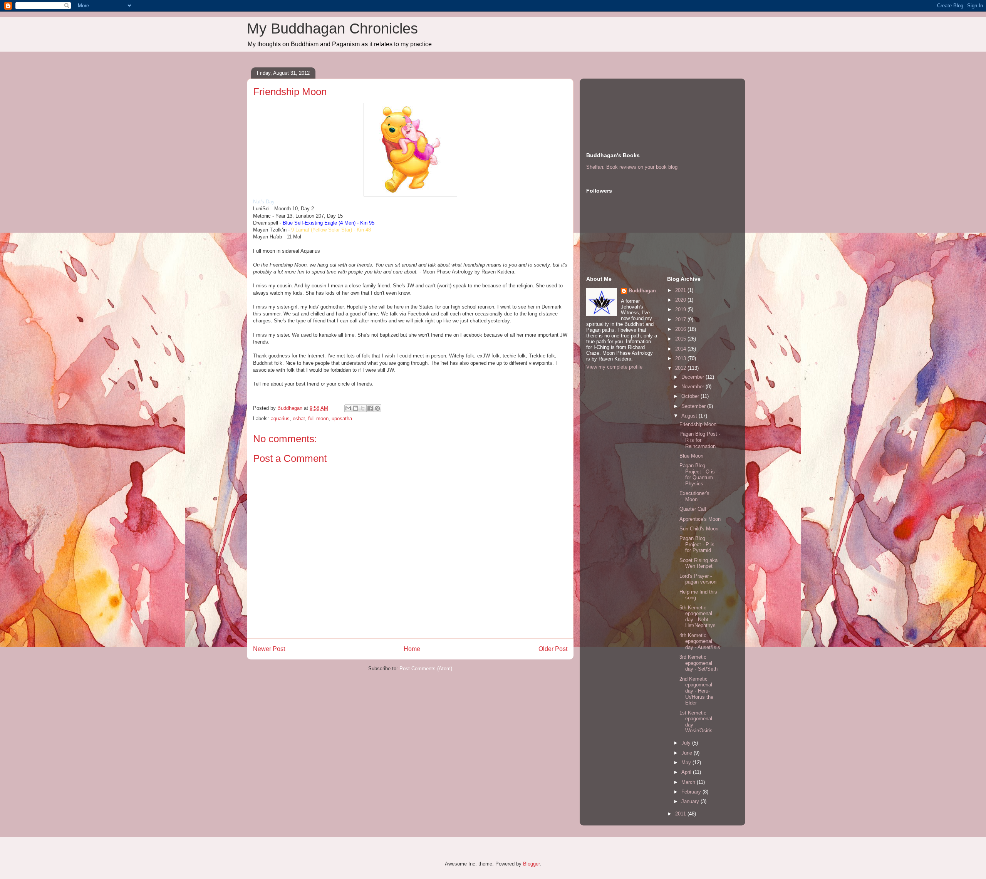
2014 (681, 349)
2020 (681, 300)
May (687, 762)
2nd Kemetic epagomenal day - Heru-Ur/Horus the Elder (696, 691)
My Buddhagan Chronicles (332, 28)
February (692, 792)
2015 (681, 339)
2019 (681, 309)
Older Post (552, 649)
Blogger (531, 864)
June (687, 753)
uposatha (342, 418)
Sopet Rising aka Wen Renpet (698, 563)
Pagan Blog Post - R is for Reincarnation (699, 440)
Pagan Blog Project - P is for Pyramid (696, 544)
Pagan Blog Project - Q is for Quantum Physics (697, 474)
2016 (681, 329)
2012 (681, 368)
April (687, 772)
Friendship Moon (697, 424)
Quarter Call (692, 509)
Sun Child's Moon (698, 529)
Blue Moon (691, 456)
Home (412, 649)
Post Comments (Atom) (425, 668)
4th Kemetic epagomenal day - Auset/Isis (699, 641)
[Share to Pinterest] (377, 408)
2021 (681, 290)
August (690, 416)
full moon (318, 418)
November (693, 386)
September (694, 406)
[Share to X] (363, 408)
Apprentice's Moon (700, 519)
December (693, 377)
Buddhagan (642, 291)
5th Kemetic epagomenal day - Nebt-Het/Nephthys (697, 617)
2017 (681, 319)
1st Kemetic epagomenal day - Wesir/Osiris (696, 722)
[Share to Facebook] (370, 408)
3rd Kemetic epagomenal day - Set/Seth (698, 663)
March (689, 782)
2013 (681, 358)
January (691, 801)
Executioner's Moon (694, 496)
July (686, 743)
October (691, 396)
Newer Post (269, 649)
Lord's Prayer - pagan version (697, 579)
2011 (681, 814)
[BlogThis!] (355, 408)
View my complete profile (614, 367)
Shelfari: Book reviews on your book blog (631, 167)
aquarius (280, 418)
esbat (299, 418)
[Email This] (348, 408)
